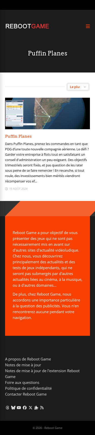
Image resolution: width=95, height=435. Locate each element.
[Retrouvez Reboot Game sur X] (30, 407)
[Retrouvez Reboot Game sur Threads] (7, 407)
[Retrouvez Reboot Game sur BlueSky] (13, 407)
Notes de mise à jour (23, 364)
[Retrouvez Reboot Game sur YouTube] (19, 407)
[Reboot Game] (27, 28)
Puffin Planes (18, 136)
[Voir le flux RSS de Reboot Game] (42, 407)
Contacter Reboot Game (26, 394)
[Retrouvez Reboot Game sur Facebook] (24, 407)
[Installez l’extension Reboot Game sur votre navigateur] (36, 407)
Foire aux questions (22, 382)
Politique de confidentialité (28, 388)
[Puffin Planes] (47, 127)
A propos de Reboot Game (28, 358)
